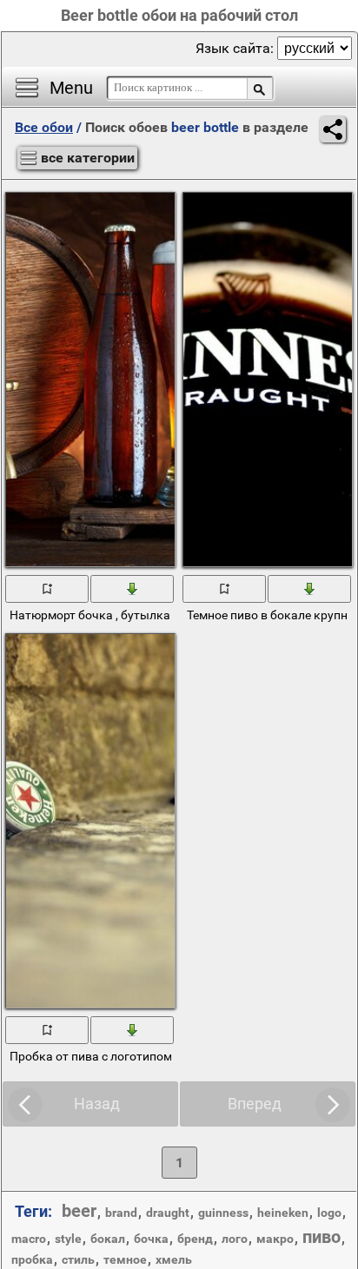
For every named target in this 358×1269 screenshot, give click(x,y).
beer (79, 1210)
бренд (195, 1239)
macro (28, 1239)
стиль (78, 1259)
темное (125, 1259)
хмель (174, 1259)
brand (121, 1212)
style (68, 1239)
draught (167, 1212)
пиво (321, 1236)
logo (329, 1212)
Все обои (44, 127)
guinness (223, 1212)
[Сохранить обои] (133, 588)
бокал (107, 1239)
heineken (282, 1212)
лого (235, 1239)
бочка (151, 1239)
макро (275, 1239)
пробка (32, 1259)
